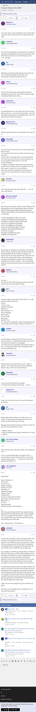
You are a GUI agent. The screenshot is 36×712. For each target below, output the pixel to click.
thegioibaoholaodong (10, 622)
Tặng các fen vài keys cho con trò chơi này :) (20, 639)
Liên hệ (3, 696)
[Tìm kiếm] (34, 2)
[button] (18, 692)
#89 (34, 202)
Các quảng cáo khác (22, 622)
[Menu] (2, 2)
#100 (33, 534)
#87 (34, 145)
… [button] (19, 18)
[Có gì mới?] (30, 2)
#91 (34, 276)
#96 (34, 396)
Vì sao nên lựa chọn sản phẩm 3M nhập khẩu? (19, 620)
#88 (34, 185)
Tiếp (25, 18)
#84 (34, 88)
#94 (34, 360)
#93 (34, 335)
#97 (34, 413)
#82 (34, 48)
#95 (34, 379)
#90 (34, 246)
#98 (34, 446)
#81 (34, 29)
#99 (34, 472)
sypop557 (7, 642)
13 (22, 18)
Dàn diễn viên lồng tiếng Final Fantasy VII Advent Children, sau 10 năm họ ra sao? (18, 651)
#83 (34, 69)
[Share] (31, 29)
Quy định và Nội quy (6, 699)
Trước (11, 18)
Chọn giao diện (6, 689)
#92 (34, 295)
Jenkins (4, 10)
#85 (34, 107)
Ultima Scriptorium (19, 632)
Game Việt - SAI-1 (13, 609)
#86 (34, 128)
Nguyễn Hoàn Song (10, 611)
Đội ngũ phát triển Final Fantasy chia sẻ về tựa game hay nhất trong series (19, 629)
